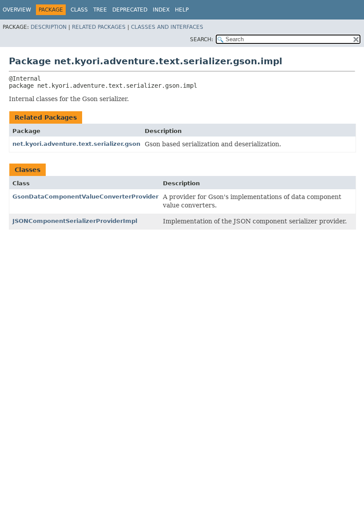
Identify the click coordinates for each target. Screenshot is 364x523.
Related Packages (99, 27)
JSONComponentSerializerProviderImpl (74, 221)
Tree (100, 10)
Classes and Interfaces (167, 27)
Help (182, 10)
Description (49, 27)
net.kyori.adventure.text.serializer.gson (76, 144)
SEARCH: (201, 39)
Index (161, 10)
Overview (17, 10)
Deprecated (129, 10)
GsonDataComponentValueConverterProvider (85, 196)
